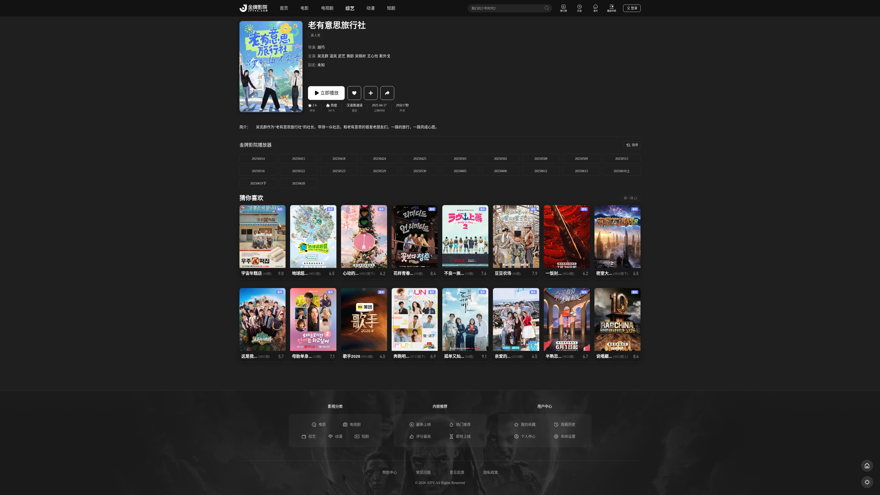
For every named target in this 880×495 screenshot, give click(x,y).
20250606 (500, 171)
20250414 (258, 158)
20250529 (379, 171)
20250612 (540, 171)
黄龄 (350, 56)
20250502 (500, 158)
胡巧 (321, 47)
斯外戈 (384, 56)
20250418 (339, 158)
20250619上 (622, 171)
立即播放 (329, 93)
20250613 (581, 171)
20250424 (379, 158)
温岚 (333, 56)
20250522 (298, 171)
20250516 (258, 171)
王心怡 (372, 56)
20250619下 (258, 183)
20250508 (540, 158)
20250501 (460, 158)
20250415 (298, 158)
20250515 (621, 158)
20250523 (339, 171)
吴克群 (322, 56)
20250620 (298, 183)
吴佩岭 (360, 56)
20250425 (419, 158)
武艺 (341, 56)
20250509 (581, 158)
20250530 (419, 171)
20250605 (460, 171)
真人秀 (315, 35)
